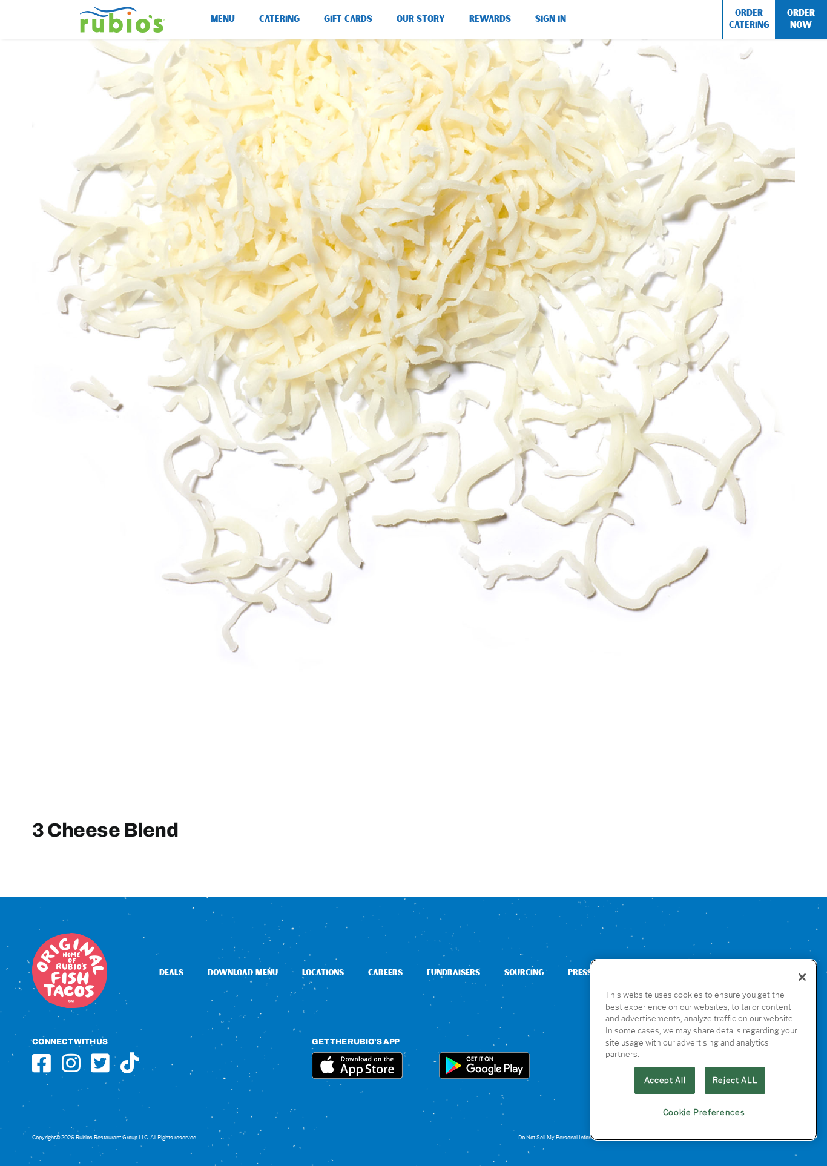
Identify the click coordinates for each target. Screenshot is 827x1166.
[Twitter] (100, 1062)
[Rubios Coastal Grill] (122, 11)
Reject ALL (735, 1080)
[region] (703, 1050)
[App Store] (357, 1056)
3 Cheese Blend (105, 830)
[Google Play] (484, 1056)
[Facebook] (41, 1062)
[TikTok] (129, 1062)
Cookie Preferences (704, 1112)
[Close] (802, 977)
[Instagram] (71, 1062)
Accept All (665, 1080)
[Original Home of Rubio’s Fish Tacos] (69, 937)
